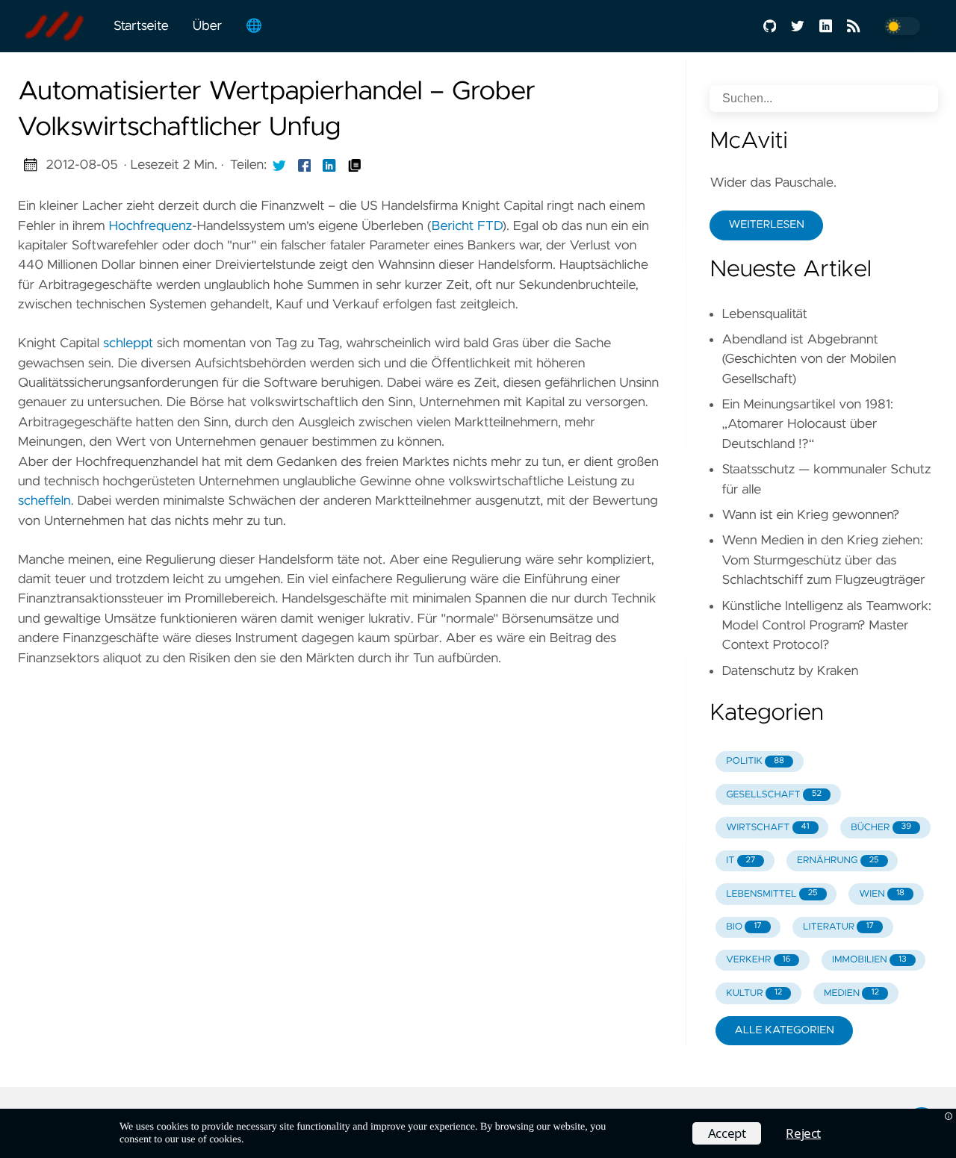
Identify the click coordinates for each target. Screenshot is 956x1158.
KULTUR (754, 993)
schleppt (128, 343)
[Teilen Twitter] (279, 165)
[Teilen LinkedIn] (329, 165)
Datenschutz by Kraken (789, 671)
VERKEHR (758, 960)
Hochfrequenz (150, 226)
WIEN (881, 894)
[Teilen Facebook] (304, 165)
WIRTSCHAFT (767, 827)
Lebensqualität (764, 314)
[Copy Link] (354, 165)
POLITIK (755, 761)
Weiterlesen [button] (766, 225)
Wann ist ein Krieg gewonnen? (810, 515)
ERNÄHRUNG (838, 860)
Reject (803, 1133)
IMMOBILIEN (869, 960)
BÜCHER (881, 827)
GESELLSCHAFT (774, 795)
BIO (743, 927)
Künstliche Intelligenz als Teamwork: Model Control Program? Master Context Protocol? (826, 626)
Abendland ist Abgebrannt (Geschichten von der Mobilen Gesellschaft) (808, 359)
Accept (727, 1133)
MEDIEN (851, 993)
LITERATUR (838, 927)
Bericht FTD (467, 226)
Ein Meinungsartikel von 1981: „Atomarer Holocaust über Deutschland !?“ (807, 424)
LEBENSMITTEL (771, 894)
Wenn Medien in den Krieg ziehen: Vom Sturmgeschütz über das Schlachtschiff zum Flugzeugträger (823, 560)
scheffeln (44, 501)
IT (740, 860)
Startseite (141, 26)
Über (207, 26)
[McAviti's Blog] (60, 26)
